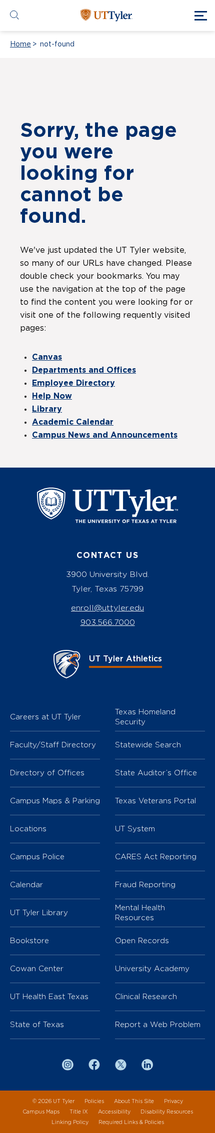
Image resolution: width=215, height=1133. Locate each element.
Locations (28, 828)
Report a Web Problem (157, 1024)
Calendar (26, 884)
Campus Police (37, 856)
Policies (94, 1101)
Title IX (79, 1112)
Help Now (52, 396)
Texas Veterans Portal (155, 800)
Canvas (47, 357)
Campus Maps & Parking (55, 800)
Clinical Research (146, 996)
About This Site (134, 1101)
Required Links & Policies (131, 1122)
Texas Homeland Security (145, 716)
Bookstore (29, 940)
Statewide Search (148, 744)
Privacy (173, 1101)
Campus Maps (41, 1112)
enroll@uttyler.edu (107, 607)
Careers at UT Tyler (45, 716)
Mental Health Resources (140, 912)
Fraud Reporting (145, 884)
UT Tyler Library (39, 912)
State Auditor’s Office (156, 772)
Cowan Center (37, 968)
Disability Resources (166, 1112)
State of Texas (37, 1024)
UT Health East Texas (49, 996)
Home (20, 44)
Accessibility (114, 1112)
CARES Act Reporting (155, 856)
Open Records (142, 940)
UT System (135, 828)
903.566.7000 (107, 622)
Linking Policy (70, 1122)
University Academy (152, 968)
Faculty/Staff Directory (53, 744)
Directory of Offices (47, 772)
